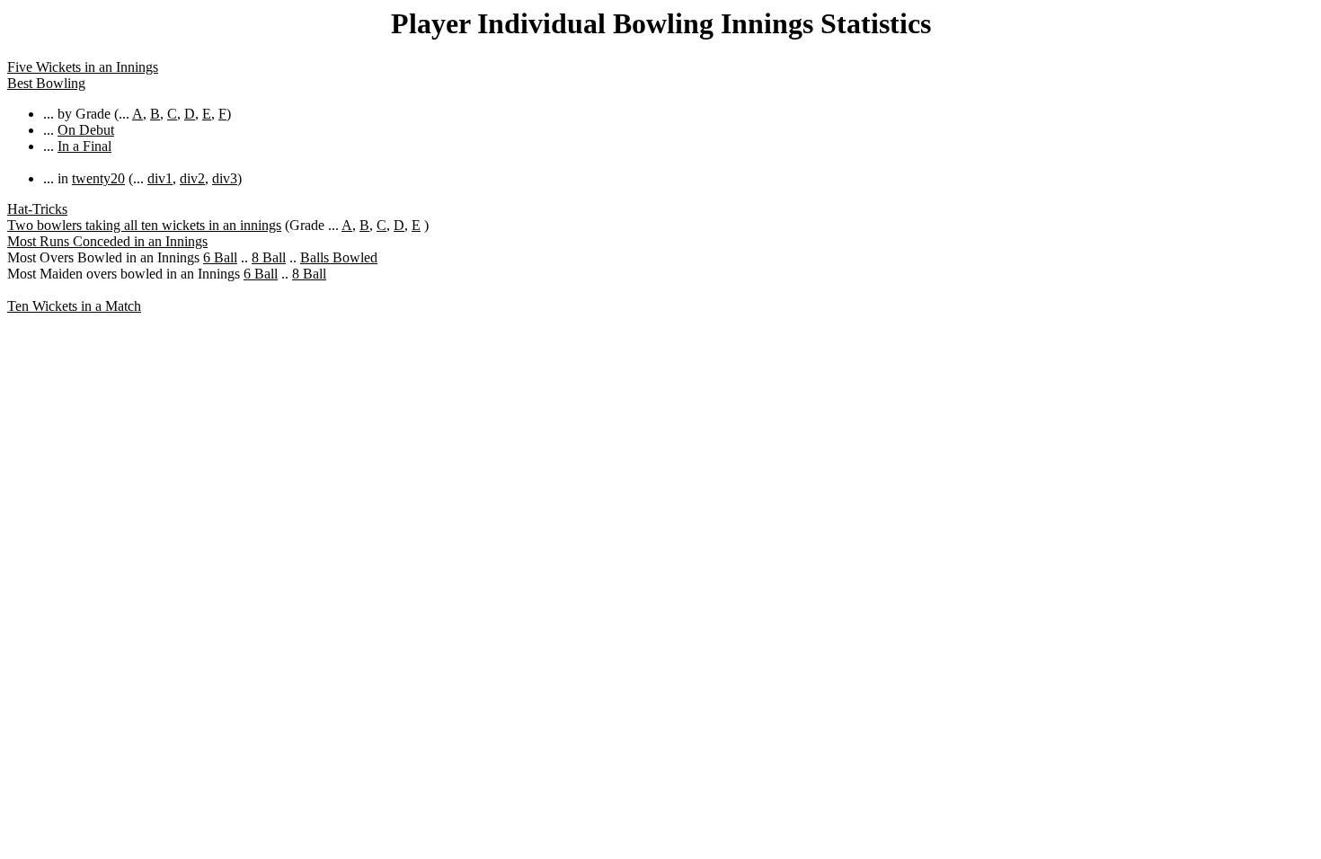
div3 (224, 178)
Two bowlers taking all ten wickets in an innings (144, 225)
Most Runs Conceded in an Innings (107, 241)
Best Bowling (46, 83)
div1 (160, 178)
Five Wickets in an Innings (82, 67)
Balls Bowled (338, 257)
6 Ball (220, 257)
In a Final (84, 146)
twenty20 (98, 178)
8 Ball (269, 257)
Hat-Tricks (37, 209)
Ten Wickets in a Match (74, 306)
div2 (192, 178)
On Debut (86, 129)
